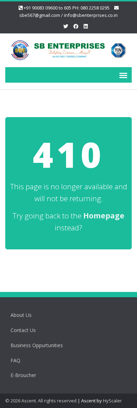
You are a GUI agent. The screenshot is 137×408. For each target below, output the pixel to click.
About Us (21, 315)
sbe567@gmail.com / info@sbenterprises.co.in (68, 15)
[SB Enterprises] (68, 49)
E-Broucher (23, 375)
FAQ (15, 360)
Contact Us (23, 330)
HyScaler (112, 400)
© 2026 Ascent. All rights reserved (41, 400)
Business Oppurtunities (37, 345)
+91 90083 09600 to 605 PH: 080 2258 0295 (67, 8)
